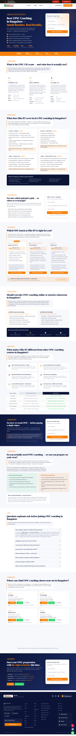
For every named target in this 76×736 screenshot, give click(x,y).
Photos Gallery (63, 724)
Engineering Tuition (45, 710)
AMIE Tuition (43, 719)
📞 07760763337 (44, 602)
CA (25, 714)
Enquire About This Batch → (17, 272)
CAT (35, 711)
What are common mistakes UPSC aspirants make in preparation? (37, 566)
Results (40, 5)
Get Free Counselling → (57, 212)
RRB (25, 720)
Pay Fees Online (63, 717)
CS (34, 714)
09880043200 (29, 680)
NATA (26, 708)
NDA (35, 725)
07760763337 (31, 676)
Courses (29, 5)
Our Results (60, 710)
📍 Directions (26, 602)
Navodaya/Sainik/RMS (29, 727)
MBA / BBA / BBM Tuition (46, 708)
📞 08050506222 (12, 602)
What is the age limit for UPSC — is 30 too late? (37, 553)
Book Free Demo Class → (57, 31)
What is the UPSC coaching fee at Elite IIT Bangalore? (37, 557)
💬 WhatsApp (19, 602)
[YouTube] (58, 696)
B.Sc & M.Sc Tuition (45, 712)
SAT (25, 725)
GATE (26, 711)
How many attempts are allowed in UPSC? (37, 561)
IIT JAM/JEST (36, 709)
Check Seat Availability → (62, 279)
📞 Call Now (10, 684)
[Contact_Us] (72, 729)
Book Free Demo (67, 5)
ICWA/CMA (27, 716)
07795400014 (31, 678)
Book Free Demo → (13, 724)
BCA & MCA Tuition (45, 703)
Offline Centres (63, 714)
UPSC (26, 722)
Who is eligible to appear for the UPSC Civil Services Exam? (38, 529)
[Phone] (72, 725)
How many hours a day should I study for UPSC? (37, 549)
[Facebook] (53, 696)
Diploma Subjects (44, 714)
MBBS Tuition (43, 717)
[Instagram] (55, 696)
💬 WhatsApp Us (19, 684)
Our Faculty (60, 708)
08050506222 (27, 674)
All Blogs (61, 721)
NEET (35, 703)
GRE (35, 722)
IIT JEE (26, 703)
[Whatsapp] (72, 733)
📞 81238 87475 (58, 5)
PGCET (35, 716)
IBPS (25, 718)
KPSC (35, 720)
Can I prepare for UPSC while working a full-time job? (37, 545)
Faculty (35, 5)
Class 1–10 (60, 703)
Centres (63, 732)
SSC (35, 718)
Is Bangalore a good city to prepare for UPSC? (37, 541)
